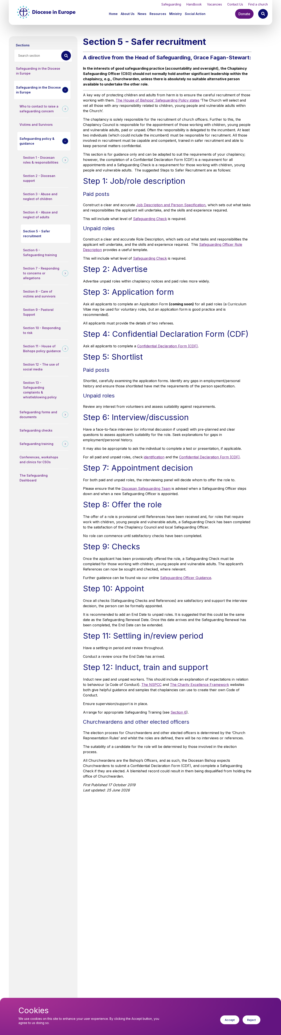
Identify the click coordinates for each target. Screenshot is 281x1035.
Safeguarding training (36, 444)
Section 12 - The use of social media (41, 367)
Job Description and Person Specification (170, 205)
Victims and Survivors (36, 124)
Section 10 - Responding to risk (42, 330)
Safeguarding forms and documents (38, 414)
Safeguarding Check (150, 219)
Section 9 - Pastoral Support (38, 312)
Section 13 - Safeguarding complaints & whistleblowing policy (40, 390)
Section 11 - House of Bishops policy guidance (42, 348)
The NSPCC (151, 684)
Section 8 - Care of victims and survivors (39, 294)
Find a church (258, 4)
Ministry (175, 14)
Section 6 (178, 712)
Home (113, 14)
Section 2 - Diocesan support (39, 178)
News (142, 14)
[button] (128, 14)
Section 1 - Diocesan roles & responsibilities (40, 160)
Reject (251, 1020)
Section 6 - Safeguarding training (40, 252)
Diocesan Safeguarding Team (146, 488)
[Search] (263, 14)
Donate (244, 14)
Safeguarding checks (36, 430)
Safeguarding (171, 4)
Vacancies (214, 4)
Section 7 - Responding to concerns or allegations (41, 273)
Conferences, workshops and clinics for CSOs (39, 459)
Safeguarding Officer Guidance (185, 578)
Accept (230, 1020)
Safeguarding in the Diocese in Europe (38, 71)
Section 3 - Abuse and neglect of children (40, 196)
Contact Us (235, 4)
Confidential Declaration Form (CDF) (167, 346)
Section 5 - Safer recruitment (36, 233)
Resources (158, 14)
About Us (128, 14)
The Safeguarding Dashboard (34, 478)
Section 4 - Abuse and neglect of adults (40, 214)
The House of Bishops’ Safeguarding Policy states (157, 100)
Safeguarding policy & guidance (37, 141)
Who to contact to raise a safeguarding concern (39, 108)
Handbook (194, 4)
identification (154, 457)
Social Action (195, 14)
